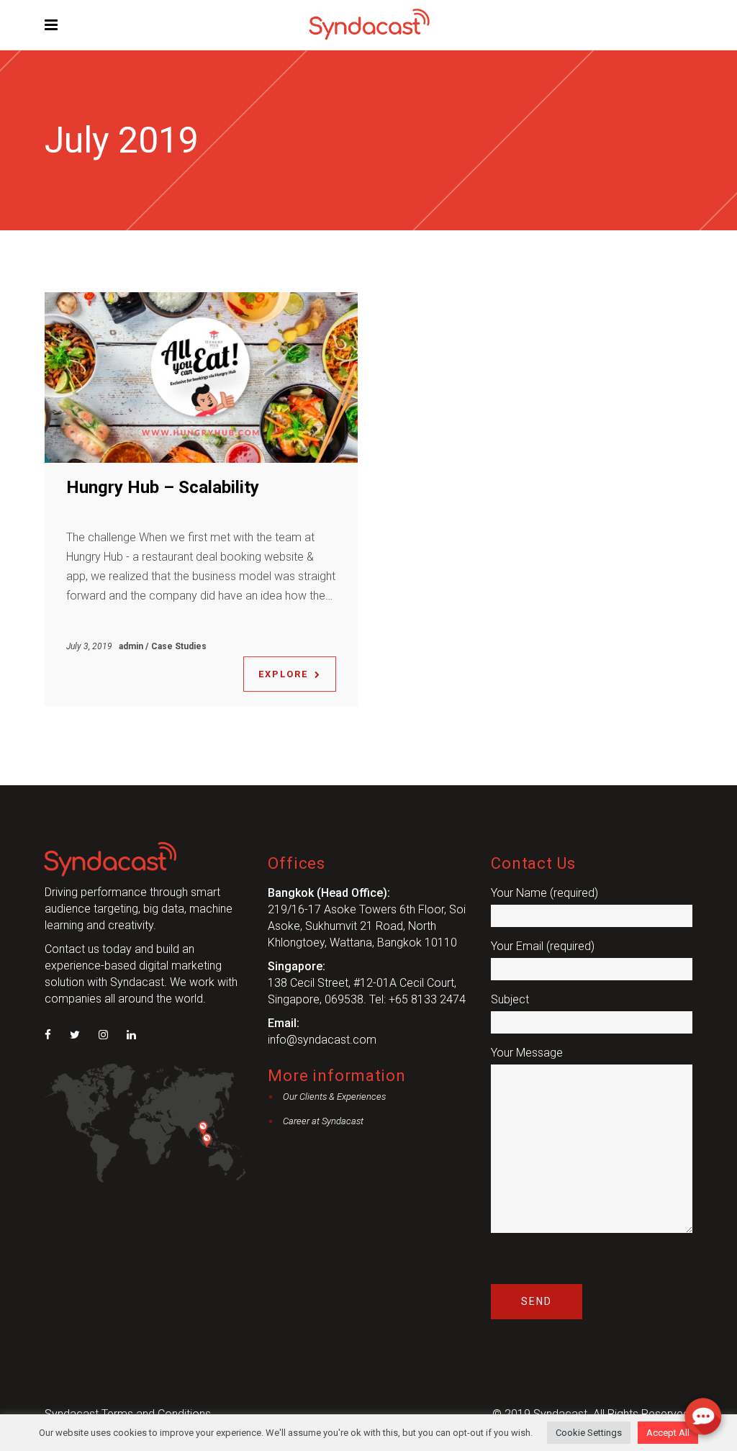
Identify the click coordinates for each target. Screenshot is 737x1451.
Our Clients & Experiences (334, 1096)
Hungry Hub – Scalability (162, 487)
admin (132, 646)
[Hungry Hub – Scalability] (201, 377)
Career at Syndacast (323, 1121)
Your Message (527, 1052)
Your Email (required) (542, 946)
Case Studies (179, 646)
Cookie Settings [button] (589, 1432)
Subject (510, 999)
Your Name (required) (544, 893)
